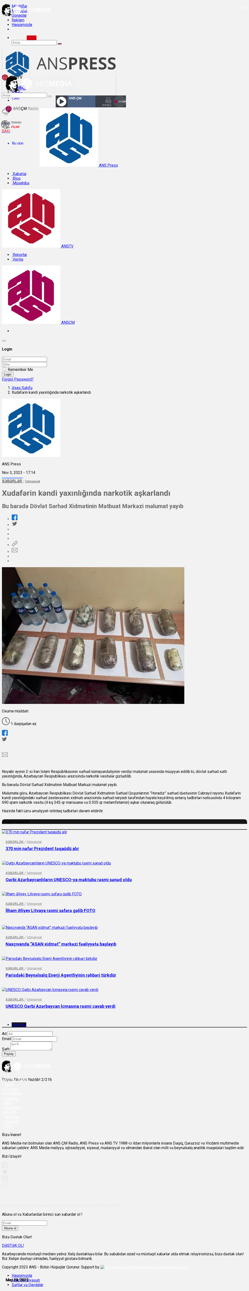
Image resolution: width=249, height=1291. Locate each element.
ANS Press (108, 165)
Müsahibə (20, 183)
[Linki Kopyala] (15, 545)
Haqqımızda (22, 24)
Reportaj (19, 254)
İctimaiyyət (32, 481)
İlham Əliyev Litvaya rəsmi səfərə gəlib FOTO (50, 910)
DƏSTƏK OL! (13, 1245)
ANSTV (66, 246)
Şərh (5, 1049)
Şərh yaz (19, 1024)
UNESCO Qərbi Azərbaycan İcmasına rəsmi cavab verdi (61, 1006)
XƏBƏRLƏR (12, 481)
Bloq (16, 178)
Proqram (11, 1121)
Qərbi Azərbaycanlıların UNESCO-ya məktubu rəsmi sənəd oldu (69, 879)
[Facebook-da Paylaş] (15, 519)
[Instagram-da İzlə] (5, 1188)
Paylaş (9, 1054)
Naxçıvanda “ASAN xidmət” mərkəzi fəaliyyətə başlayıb (61, 944)
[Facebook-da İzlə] (5, 1167)
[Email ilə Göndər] (15, 551)
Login (7, 374)
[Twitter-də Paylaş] (14, 524)
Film (8, 1126)
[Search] (31, 37)
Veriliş (17, 259)
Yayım (9, 1084)
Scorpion (181, 1267)
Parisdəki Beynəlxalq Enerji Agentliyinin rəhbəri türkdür (61, 975)
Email (6, 1038)
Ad (4, 1033)
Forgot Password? (18, 379)
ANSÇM (67, 322)
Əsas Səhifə (22, 387)
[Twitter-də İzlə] (4, 1173)
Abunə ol (10, 1228)
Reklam (18, 20)
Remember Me (20, 369)
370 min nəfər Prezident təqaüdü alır (42, 848)
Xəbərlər (19, 173)
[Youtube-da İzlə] (5, 1180)
